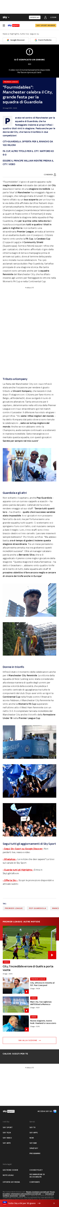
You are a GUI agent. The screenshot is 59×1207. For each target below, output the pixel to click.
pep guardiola (37, 908)
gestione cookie (10, 1170)
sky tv (32, 1127)
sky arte (7, 1143)
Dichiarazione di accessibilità (37, 1175)
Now (32, 1138)
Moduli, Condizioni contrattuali (37, 1192)
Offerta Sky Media (11, 1182)
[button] (25, 1203)
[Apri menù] (4, 25)
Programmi (35, 1153)
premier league (14, 908)
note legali (8, 1175)
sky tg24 (7, 1133)
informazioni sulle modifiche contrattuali (26, 1194)
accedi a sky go (45, 1111)
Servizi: (32, 1122)
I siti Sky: (6, 1122)
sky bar (33, 1143)
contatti (22, 1196)
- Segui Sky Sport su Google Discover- (23, 848)
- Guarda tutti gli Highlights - (18, 869)
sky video (7, 1138)
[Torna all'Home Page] (14, 25)
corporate (35, 1182)
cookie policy (36, 1170)
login (53, 17)
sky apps (34, 1133)
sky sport (7, 1127)
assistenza (14, 1196)
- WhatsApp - (10, 859)
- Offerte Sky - (10, 880)
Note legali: (7, 1164)
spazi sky (34, 1148)
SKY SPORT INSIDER (45, 25)
